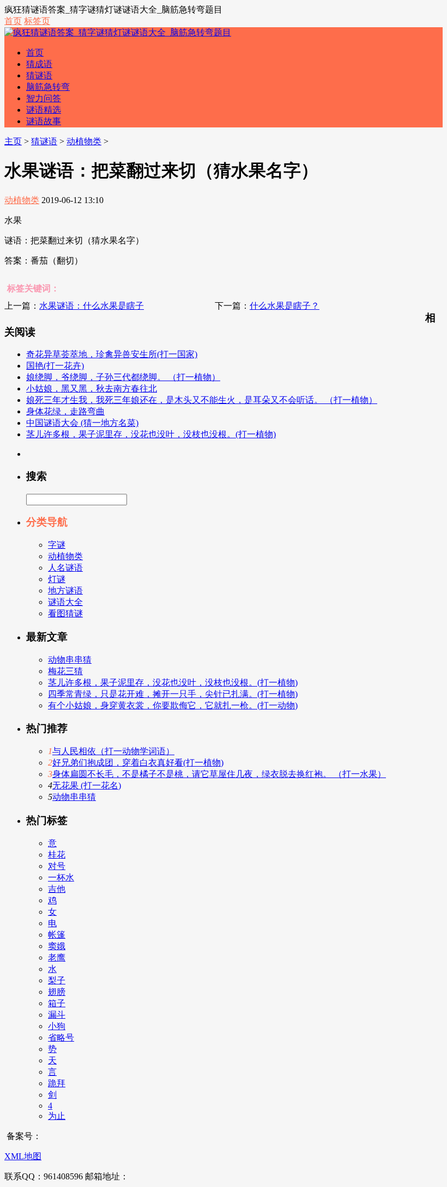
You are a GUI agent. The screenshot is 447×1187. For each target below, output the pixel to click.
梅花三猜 (65, 671)
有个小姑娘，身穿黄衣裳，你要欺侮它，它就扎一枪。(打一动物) (173, 705)
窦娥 (56, 946)
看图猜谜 (65, 613)
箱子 (56, 1003)
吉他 (56, 889)
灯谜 (56, 579)
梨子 (56, 980)
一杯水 (61, 877)
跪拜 (56, 1083)
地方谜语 (65, 590)
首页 (13, 21)
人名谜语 (65, 567)
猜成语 (39, 64)
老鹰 (56, 957)
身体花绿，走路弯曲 (65, 411)
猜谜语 (39, 75)
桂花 (56, 854)
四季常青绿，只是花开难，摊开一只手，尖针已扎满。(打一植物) (173, 694)
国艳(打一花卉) (55, 365)
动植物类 (84, 141)
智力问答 (43, 98)
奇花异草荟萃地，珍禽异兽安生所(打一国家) (111, 354)
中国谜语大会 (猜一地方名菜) (82, 422)
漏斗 (56, 1014)
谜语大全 (65, 602)
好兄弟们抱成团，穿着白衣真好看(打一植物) (138, 762)
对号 (56, 866)
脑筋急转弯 (48, 86)
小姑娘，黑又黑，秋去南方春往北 (91, 388)
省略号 (61, 1037)
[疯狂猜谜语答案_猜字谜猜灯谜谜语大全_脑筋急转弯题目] (117, 32)
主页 (13, 141)
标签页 (37, 21)
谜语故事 (43, 121)
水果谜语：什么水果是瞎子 (91, 305)
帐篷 (56, 934)
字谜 (56, 544)
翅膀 (56, 991)
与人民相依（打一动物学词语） (113, 751)
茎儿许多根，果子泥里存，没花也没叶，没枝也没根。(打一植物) (151, 434)
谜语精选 (43, 109)
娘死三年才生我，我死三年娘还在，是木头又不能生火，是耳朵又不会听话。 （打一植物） (201, 400)
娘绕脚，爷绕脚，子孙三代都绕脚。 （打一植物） (123, 377)
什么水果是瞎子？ (284, 305)
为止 (56, 1116)
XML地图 (22, 1156)
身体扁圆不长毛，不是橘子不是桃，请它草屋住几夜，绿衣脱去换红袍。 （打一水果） (219, 774)
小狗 (56, 1026)
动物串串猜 (70, 659)
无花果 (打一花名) (86, 785)
